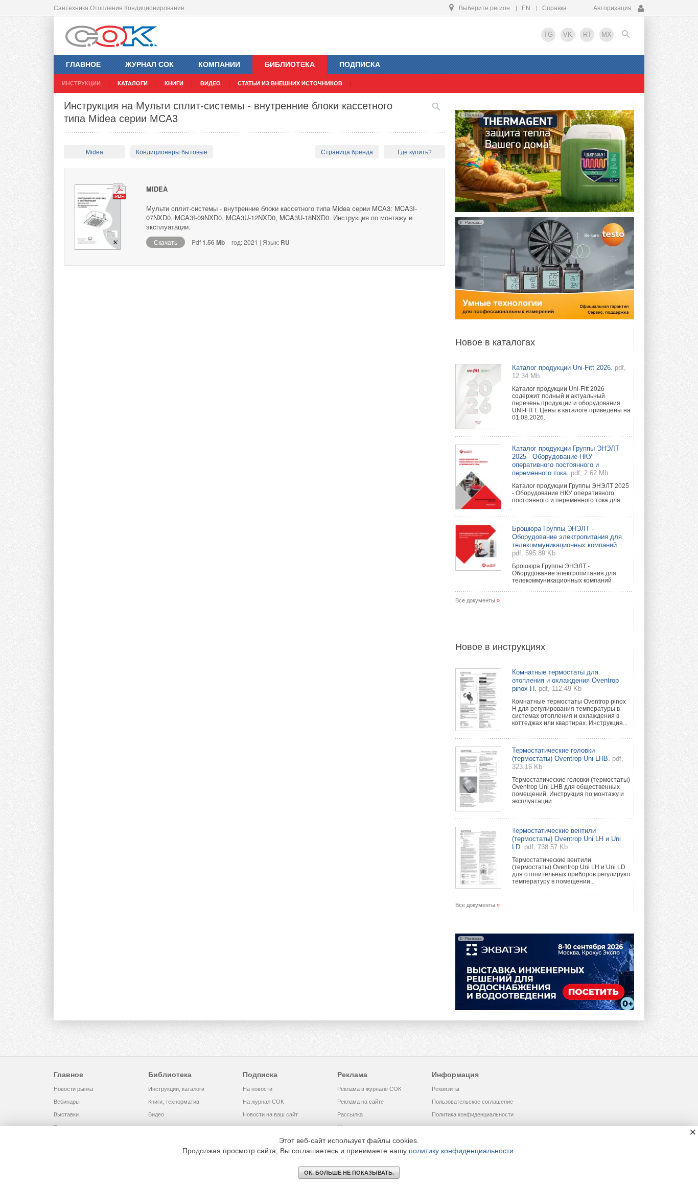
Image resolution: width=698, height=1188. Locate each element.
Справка (554, 8)
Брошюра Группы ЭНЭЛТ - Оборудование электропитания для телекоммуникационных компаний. (567, 537)
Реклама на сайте (360, 1102)
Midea (94, 152)
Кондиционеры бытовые (171, 152)
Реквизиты (445, 1089)
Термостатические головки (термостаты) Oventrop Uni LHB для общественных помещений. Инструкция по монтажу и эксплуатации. (571, 790)
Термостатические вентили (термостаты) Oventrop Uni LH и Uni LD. (566, 839)
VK (567, 34)
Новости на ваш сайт (270, 1114)
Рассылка (350, 1114)
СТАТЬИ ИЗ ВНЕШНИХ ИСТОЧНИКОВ (290, 83)
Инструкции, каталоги (176, 1089)
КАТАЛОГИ (133, 83)
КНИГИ (174, 83)
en (526, 8)
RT (587, 34)
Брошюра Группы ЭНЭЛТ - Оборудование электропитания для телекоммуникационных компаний (564, 573)
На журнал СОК (263, 1102)
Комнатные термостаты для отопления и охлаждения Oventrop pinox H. (565, 680)
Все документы (475, 600)
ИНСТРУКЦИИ (81, 83)
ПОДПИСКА (359, 64)
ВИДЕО (210, 83)
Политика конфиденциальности (473, 1114)
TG (548, 34)
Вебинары (67, 1102)
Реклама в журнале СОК (369, 1089)
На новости (257, 1089)
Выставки (66, 1114)
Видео (156, 1114)
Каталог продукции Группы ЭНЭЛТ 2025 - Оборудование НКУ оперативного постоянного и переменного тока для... (570, 493)
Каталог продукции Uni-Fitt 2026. (562, 367)
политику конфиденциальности (461, 1151)
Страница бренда (347, 152)
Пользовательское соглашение (472, 1102)
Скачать (165, 242)
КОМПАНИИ (219, 64)
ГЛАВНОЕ (83, 64)
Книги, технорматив (173, 1102)
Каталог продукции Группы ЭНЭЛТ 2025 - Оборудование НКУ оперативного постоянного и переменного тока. (565, 461)
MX (606, 34)
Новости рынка (73, 1089)
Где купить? (415, 152)
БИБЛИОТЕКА (290, 64)
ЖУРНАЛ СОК (149, 64)
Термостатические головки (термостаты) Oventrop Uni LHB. (561, 754)
